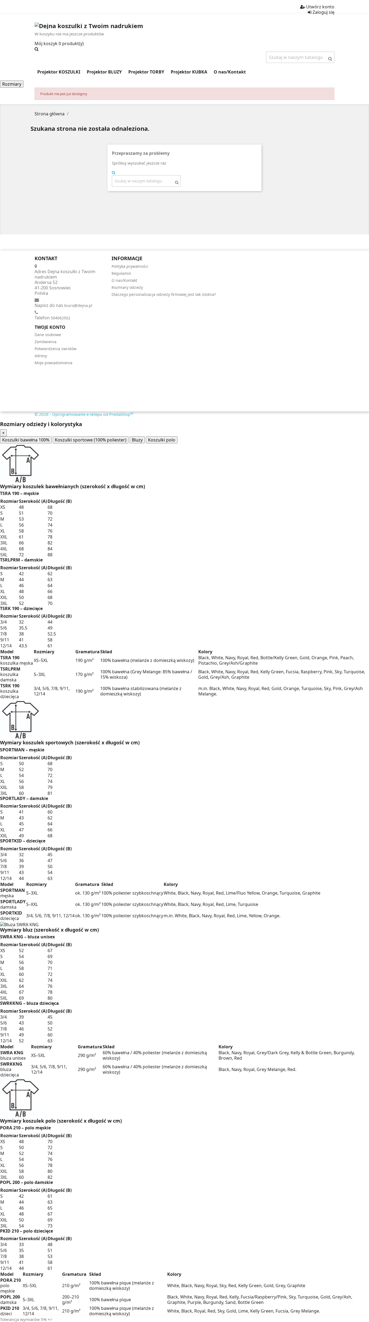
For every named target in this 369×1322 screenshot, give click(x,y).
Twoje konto (50, 327)
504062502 (60, 317)
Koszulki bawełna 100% (25, 440)
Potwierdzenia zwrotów (55, 348)
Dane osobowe (48, 334)
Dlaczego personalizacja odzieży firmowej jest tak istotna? (164, 294)
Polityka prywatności (130, 266)
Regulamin (121, 273)
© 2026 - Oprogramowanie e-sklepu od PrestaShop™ (84, 414)
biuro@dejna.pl (78, 305)
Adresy (41, 355)
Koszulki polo (161, 440)
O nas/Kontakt (124, 280)
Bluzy (137, 440)
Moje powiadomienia (53, 362)
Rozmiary (11, 84)
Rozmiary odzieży (127, 287)
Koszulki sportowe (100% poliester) (90, 440)
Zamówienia (45, 341)
